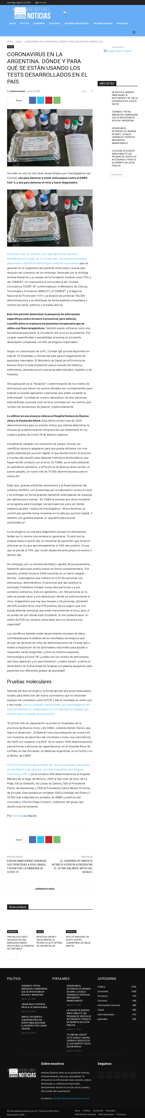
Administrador (17, 91)
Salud (19, 41)
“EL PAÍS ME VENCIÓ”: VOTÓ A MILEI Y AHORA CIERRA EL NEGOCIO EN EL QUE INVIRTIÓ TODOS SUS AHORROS (79, 1041)
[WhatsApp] (56, 100)
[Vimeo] (131, 3)
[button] (134, 32)
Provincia (71, 931)
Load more (116, 174)
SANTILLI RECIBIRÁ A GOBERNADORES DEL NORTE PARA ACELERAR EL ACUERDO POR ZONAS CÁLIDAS (34, 1023)
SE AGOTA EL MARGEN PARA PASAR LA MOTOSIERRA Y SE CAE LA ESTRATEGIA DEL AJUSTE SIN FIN (125, 98)
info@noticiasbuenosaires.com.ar (71, 1098)
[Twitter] (126, 3)
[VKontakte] (132, 1075)
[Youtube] (136, 3)
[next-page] (15, 957)
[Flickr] (117, 1075)
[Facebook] (116, 3)
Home (10, 41)
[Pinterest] (48, 100)
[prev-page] (9, 957)
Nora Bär (18, 815)
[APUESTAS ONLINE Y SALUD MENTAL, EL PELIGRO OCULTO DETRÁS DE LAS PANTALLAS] (49, 923)
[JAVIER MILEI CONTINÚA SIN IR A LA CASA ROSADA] (13, 1007)
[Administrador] (21, 889)
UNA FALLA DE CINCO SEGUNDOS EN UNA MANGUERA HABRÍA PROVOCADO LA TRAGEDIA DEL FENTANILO (20, 943)
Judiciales (12, 931)
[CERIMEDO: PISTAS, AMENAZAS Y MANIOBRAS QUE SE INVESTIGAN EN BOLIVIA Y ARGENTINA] (104, 114)
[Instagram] (121, 3)
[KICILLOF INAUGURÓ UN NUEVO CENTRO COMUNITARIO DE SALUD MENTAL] (79, 923)
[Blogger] (101, 1075)
